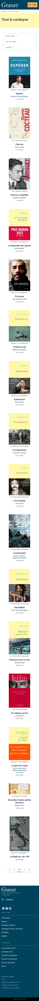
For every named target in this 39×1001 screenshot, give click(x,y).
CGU (3, 979)
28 (19, 869)
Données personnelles (10, 985)
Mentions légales (8, 977)
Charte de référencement (11, 982)
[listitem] (3, 908)
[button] (11, 36)
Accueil (4, 11)
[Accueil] (10, 5)
